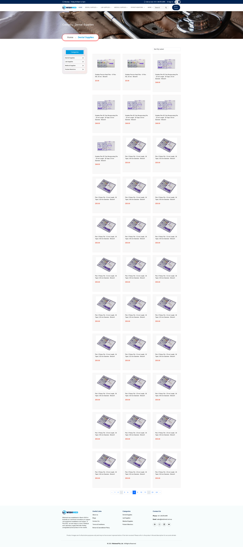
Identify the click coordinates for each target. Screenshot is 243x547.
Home (80, 7)
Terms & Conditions (99, 524)
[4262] (134, 168)
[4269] (104, 86)
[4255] (164, 248)
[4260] (104, 209)
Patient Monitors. (137, 7)
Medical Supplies (120, 7)
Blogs (94, 518)
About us (95, 514)
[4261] (164, 168)
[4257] (104, 248)
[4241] (134, 444)
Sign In (171, 2)
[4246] (164, 366)
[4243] (164, 405)
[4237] (164, 484)
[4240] (164, 444)
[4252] (164, 287)
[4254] (104, 287)
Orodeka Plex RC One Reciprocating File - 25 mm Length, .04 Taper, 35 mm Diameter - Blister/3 (106, 117)
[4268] (134, 86)
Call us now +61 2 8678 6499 (155, 2)
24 (156, 492)
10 (141, 492)
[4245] (104, 405)
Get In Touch (176, 7)
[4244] (134, 405)
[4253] (134, 287)
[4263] (104, 170)
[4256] (134, 248)
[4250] (134, 327)
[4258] (164, 209)
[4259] (134, 209)
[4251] (104, 327)
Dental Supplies (90, 7)
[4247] (134, 366)
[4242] (104, 444)
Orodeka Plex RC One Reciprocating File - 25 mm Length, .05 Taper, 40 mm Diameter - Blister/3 (166, 117)
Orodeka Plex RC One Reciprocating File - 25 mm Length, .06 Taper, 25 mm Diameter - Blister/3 (106, 158)
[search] (166, 8)
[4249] (164, 327)
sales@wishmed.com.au (164, 519)
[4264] (164, 129)
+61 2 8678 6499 (162, 516)
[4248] (104, 366)
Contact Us (96, 521)
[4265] (134, 129)
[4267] (164, 88)
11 (145, 492)
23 (152, 492)
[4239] (104, 484)
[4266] (104, 129)
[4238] (134, 484)
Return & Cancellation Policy (101, 527)
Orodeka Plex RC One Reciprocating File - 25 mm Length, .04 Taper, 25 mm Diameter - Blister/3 (166, 76)
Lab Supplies (105, 7)
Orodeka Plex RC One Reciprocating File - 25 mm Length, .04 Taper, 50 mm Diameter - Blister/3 (136, 117)
